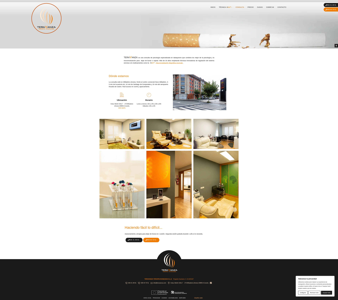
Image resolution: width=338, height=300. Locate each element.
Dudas (260, 7)
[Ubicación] (122, 95)
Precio (251, 7)
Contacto (281, 7)
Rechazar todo (314, 292)
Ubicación (122, 100)
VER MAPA (122, 108)
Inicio (213, 7)
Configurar (303, 292)
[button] (336, 45)
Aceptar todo (326, 292)
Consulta (240, 7)
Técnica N (225, 7)
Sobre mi (270, 7)
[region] (315, 286)
